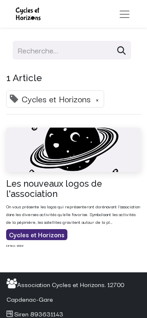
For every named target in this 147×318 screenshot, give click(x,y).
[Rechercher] (121, 50)
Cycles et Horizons (37, 234)
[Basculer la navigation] (124, 14)
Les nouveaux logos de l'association (54, 189)
